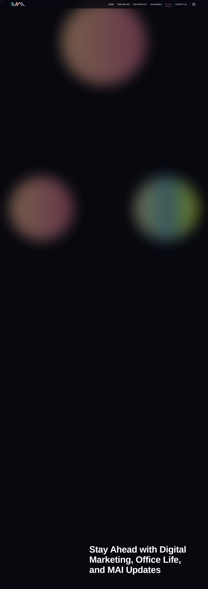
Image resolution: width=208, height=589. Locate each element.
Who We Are (123, 4)
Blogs (168, 4)
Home (111, 4)
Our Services (140, 4)
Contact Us (181, 4)
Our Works (156, 4)
